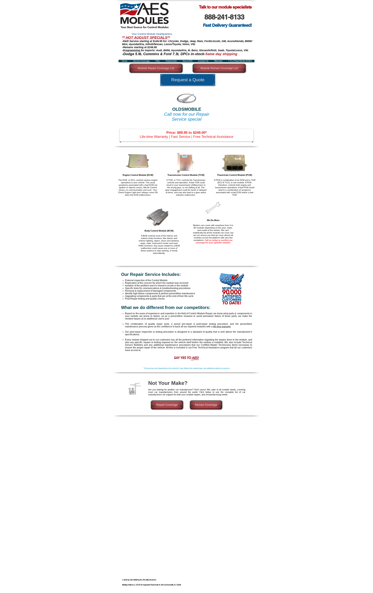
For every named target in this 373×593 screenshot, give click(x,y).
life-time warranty (222, 326)
